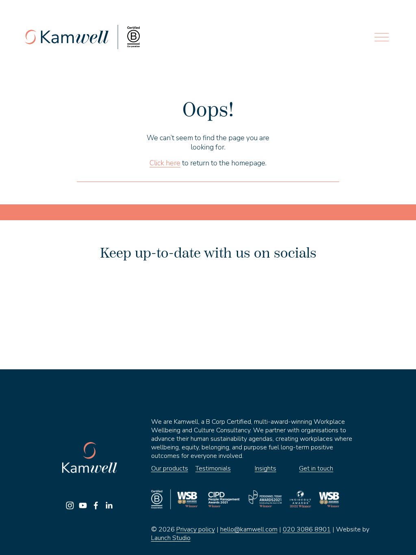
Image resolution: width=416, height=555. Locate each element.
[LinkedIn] (109, 505)
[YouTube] (83, 505)
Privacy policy (195, 529)
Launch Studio (171, 538)
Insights (265, 468)
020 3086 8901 (307, 529)
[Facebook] (96, 505)
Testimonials (213, 468)
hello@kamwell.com (248, 529)
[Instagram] (70, 505)
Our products (169, 468)
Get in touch (316, 468)
